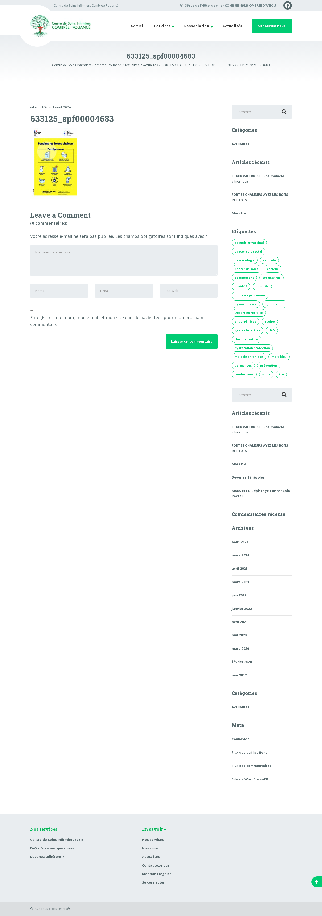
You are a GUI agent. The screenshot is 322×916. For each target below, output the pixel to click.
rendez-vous (244, 374)
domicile (262, 286)
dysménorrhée (246, 304)
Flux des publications (249, 752)
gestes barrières (247, 330)
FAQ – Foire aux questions (52, 848)
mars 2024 (240, 555)
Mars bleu (240, 213)
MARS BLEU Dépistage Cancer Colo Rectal (261, 493)
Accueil (137, 25)
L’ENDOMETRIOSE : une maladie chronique (258, 179)
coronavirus (271, 278)
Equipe (270, 322)
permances (243, 366)
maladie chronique (249, 357)
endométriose (245, 322)
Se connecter (153, 882)
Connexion (240, 739)
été (281, 374)
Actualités (232, 25)
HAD (272, 330)
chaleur (272, 269)
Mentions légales (157, 874)
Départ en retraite (249, 313)
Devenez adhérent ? (47, 856)
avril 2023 (240, 568)
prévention (268, 366)
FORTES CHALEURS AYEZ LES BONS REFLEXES (260, 197)
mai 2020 (239, 635)
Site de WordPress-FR (250, 779)
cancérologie (245, 260)
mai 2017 (239, 675)
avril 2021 (240, 622)
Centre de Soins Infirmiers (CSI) (56, 839)
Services (162, 25)
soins (266, 374)
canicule (269, 260)
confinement (244, 278)
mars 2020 (240, 648)
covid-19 (241, 286)
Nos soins (150, 848)
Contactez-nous (271, 25)
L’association (196, 25)
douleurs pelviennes (250, 295)
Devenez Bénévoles (248, 477)
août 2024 (240, 542)
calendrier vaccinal (249, 243)
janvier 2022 (242, 608)
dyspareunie (274, 304)
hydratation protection (252, 348)
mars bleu (279, 357)
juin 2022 (239, 595)
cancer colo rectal (248, 251)
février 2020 (242, 661)
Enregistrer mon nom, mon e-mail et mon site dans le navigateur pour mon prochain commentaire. (116, 321)
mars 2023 (240, 582)
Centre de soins (246, 269)
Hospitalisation (246, 339)
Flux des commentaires (251, 765)
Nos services (153, 839)
